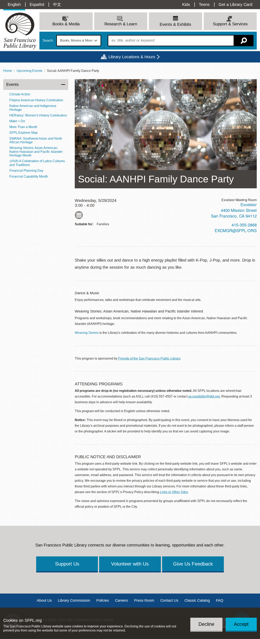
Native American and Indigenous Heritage (32, 107)
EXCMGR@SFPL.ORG (236, 230)
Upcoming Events (29, 70)
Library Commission (74, 600)
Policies (102, 600)
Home (7, 70)
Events (12, 84)
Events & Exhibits (175, 24)
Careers (121, 600)
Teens (204, 4)
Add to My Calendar (79, 215)
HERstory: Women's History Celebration (38, 115)
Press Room (144, 600)
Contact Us (169, 600)
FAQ (219, 600)
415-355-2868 (244, 225)
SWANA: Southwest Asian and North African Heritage (35, 140)
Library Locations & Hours (131, 57)
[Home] (19, 31)
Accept (241, 624)
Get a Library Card (235, 4)
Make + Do (17, 121)
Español (37, 4)
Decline (206, 624)
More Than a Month (23, 127)
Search (48, 40)
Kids (186, 4)
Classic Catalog (197, 600)
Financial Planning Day (26, 170)
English (14, 4)
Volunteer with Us (130, 564)
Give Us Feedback (193, 564)
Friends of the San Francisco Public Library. (149, 358)
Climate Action (19, 94)
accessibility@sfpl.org (204, 396)
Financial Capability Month (28, 176)
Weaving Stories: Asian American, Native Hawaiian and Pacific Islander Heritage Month (36, 151)
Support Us (67, 564)
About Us (44, 600)
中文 (57, 4)
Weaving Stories (87, 332)
